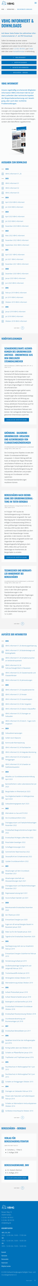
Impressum (4, 1263)
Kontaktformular (19, 51)
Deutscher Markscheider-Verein (16, 1178)
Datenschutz (4, 1259)
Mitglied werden (6, 1266)
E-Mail (31, 49)
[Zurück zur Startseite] (7, 3)
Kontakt (3, 1252)
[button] (36, 3)
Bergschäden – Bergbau (20, 72)
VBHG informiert (20, 57)
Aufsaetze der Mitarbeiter (20, 67)
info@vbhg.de (6, 1223)
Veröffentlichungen (20, 62)
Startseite (4, 1256)
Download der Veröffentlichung (16, 420)
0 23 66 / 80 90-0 (19, 49)
